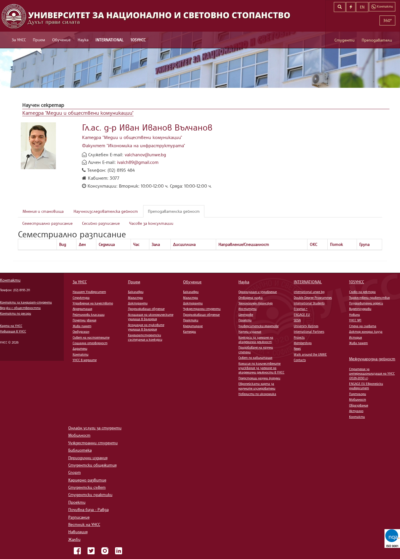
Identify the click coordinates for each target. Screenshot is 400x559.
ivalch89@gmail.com (137, 162)
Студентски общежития (92, 464)
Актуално (356, 411)
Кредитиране (193, 326)
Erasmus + (300, 309)
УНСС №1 (355, 320)
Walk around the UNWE (310, 354)
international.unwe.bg (309, 292)
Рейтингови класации (89, 315)
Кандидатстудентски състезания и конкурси (145, 337)
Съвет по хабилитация (255, 358)
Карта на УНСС (11, 326)
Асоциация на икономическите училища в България (150, 317)
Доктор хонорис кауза (365, 332)
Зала (156, 244)
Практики (190, 320)
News (297, 349)
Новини (354, 315)
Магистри (135, 298)
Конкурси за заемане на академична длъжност (255, 339)
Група (364, 244)
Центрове (245, 315)
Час (136, 244)
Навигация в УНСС (13, 331)
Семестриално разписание (47, 223)
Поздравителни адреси (366, 303)
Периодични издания (87, 457)
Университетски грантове (258, 326)
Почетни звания (84, 320)
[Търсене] (340, 7)
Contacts (300, 360)
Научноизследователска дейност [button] (105, 211)
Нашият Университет (89, 292)
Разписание (79, 517)
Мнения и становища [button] (43, 211)
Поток (336, 244)
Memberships (303, 343)
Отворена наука (250, 298)
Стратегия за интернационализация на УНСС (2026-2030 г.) (372, 373)
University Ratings (306, 326)
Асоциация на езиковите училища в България (146, 327)
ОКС (313, 244)
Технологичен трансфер (255, 303)
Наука (83, 39)
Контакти (10, 279)
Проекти (245, 320)
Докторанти (138, 303)
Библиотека (80, 449)
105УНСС (138, 39)
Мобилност (357, 399)
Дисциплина (184, 244)
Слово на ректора (362, 292)
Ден (82, 244)
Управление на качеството (93, 303)
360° (387, 20)
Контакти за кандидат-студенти (26, 302)
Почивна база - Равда (88, 509)
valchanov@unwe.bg (145, 154)
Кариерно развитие (87, 479)
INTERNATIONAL (109, 39)
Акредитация (82, 309)
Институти (247, 309)
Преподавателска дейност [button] (174, 211)
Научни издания (249, 332)
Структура (81, 298)
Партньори (357, 394)
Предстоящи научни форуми (259, 378)
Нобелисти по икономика (257, 394)
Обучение (61, 39)
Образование (358, 405)
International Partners (309, 332)
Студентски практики (90, 494)
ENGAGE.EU (302, 315)
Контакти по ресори (15, 313)
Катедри (189, 332)
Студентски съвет (87, 487)
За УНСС (19, 39)
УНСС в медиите (85, 360)
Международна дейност (372, 358)
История (355, 337)
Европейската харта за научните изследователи (256, 386)
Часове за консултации (151, 223)
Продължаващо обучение (146, 309)
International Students (309, 303)
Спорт (74, 472)
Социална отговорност (90, 343)
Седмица (107, 244)
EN (362, 6)
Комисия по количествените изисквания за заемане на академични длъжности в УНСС (261, 368)
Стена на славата (362, 326)
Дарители (80, 349)
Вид (62, 244)
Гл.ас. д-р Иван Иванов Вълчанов (147, 127)
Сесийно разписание (101, 223)
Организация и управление (257, 292)
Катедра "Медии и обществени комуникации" (78, 112)
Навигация (78, 531)
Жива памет (82, 326)
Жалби (74, 539)
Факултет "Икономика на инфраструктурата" (133, 145)
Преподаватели (377, 39)
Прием (39, 39)
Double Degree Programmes (313, 298)
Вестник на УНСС (84, 524)
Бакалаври (135, 292)
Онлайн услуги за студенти (95, 427)
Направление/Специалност (243, 244)
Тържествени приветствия (369, 298)
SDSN (297, 320)
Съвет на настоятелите (91, 337)
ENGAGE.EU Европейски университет (366, 386)
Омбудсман (81, 332)
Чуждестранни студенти (201, 309)
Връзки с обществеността (20, 308)
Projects (299, 337)
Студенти (344, 39)
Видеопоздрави (360, 309)
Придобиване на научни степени (255, 349)
